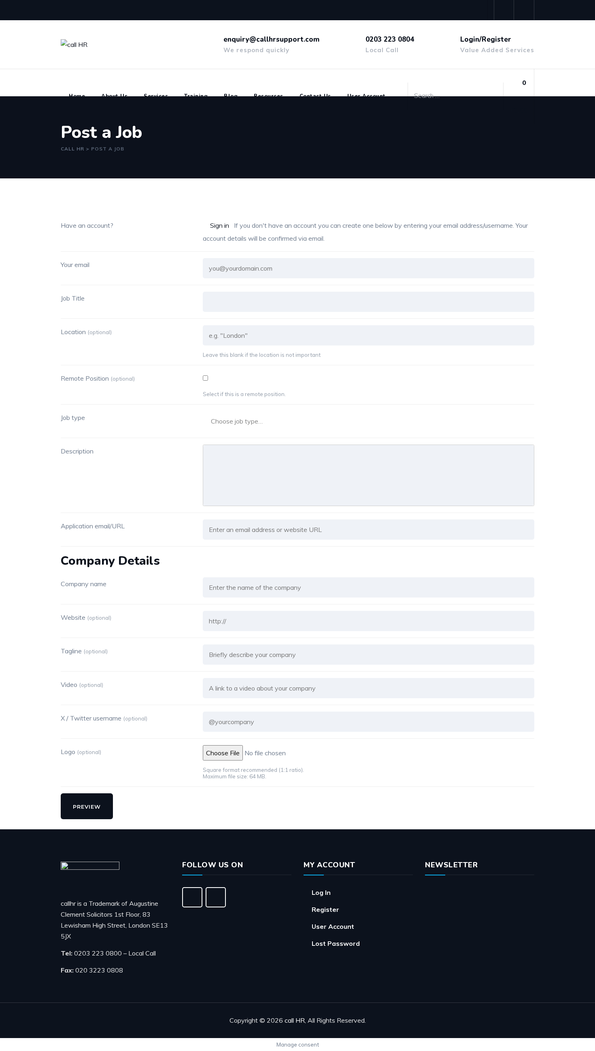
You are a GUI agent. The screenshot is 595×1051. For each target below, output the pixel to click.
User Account (366, 96)
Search (493, 94)
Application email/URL (93, 526)
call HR (295, 1020)
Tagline (84, 651)
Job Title (73, 298)
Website (86, 617)
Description (77, 451)
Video (82, 684)
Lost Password (336, 943)
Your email (75, 265)
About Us (114, 96)
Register (325, 909)
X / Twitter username (104, 718)
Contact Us (315, 96)
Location (86, 332)
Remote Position (98, 378)
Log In (321, 892)
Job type (73, 417)
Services (156, 96)
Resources (268, 96)
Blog (231, 96)
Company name (83, 584)
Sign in (219, 225)
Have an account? (87, 225)
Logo (81, 752)
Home (77, 96)
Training (196, 96)
